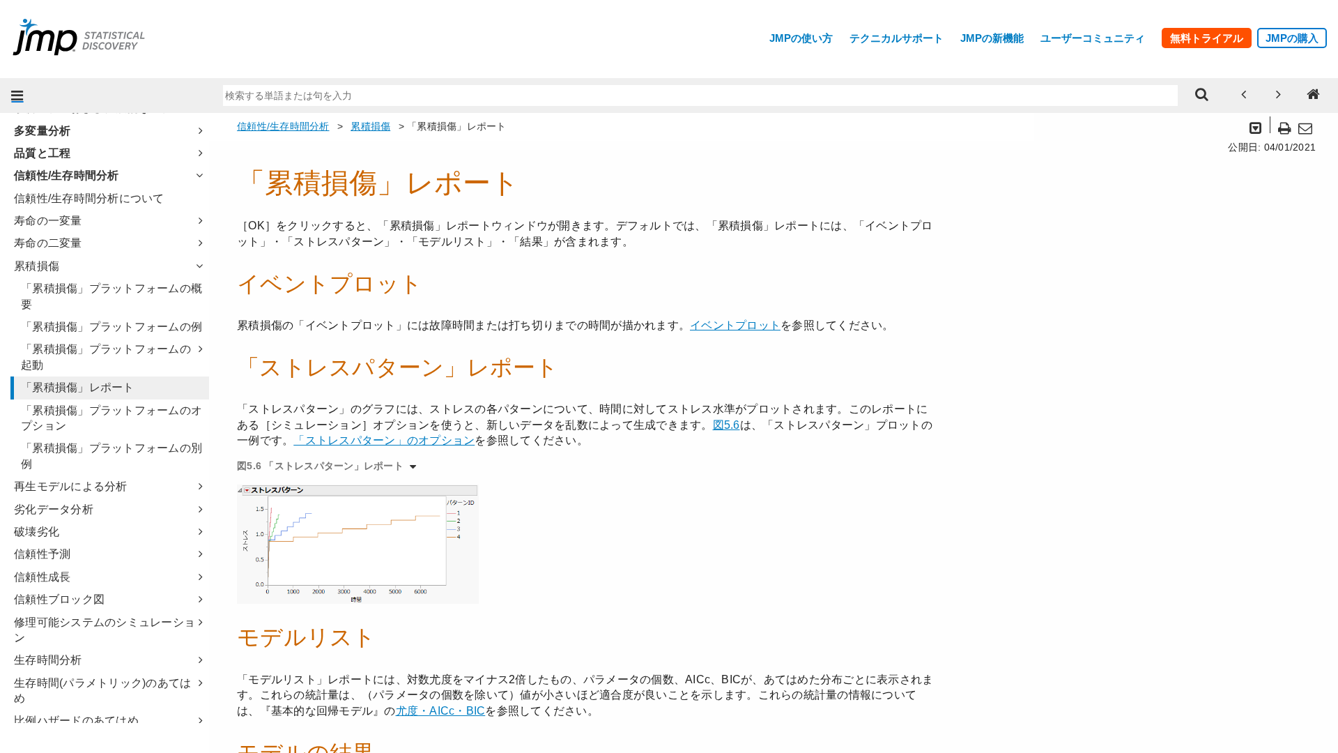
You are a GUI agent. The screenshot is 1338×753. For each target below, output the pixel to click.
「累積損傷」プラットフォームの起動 (106, 356)
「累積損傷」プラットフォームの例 (111, 327)
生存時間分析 (48, 660)
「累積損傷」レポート (77, 387)
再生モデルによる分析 (71, 486)
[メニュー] (17, 95)
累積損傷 (36, 266)
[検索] (1202, 95)
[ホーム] (1313, 95)
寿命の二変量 (48, 243)
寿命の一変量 (48, 221)
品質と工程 (42, 153)
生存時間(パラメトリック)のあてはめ (102, 690)
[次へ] (1278, 95)
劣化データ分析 (53, 509)
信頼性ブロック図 (59, 599)
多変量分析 (42, 131)
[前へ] (1243, 95)
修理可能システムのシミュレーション (104, 630)
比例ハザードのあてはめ (76, 721)
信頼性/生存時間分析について (89, 198)
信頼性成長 (42, 577)
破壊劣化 (36, 532)
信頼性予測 (42, 554)
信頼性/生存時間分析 (66, 175)
